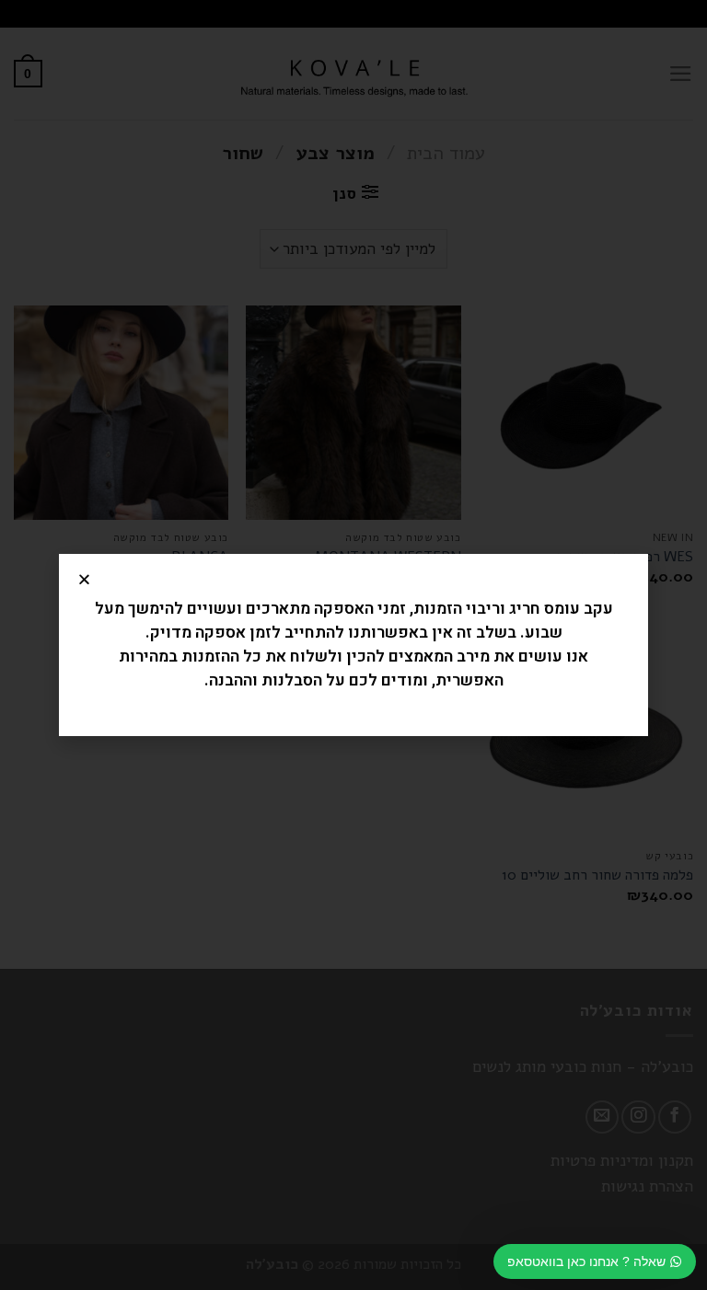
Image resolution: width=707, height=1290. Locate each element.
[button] (84, 579)
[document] (353, 645)
